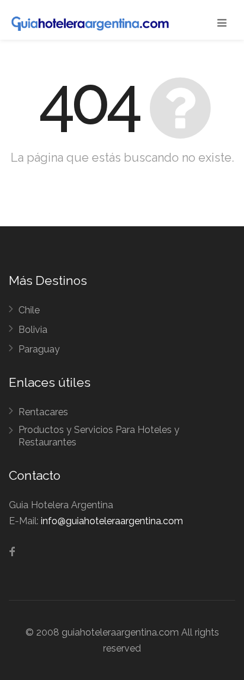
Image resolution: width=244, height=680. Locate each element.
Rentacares (43, 412)
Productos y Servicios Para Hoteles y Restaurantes (98, 436)
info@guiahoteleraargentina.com (112, 521)
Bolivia (32, 329)
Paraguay (39, 349)
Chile (29, 310)
